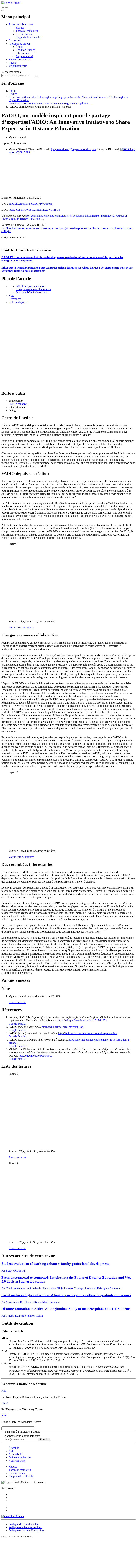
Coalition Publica (25, 49)
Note (11, 295)
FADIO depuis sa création (30, 286)
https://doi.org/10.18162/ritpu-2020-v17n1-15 (34, 209)
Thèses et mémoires (27, 30)
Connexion (15, 40)
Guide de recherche (20, 1457)
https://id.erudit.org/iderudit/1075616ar (30, 203)
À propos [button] (14, 43)
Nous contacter (17, 1460)
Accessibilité (16, 1454)
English (13, 62)
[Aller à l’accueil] (10, 2)
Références (15, 298)
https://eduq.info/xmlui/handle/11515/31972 (82, 1020)
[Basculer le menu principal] (2, 10)
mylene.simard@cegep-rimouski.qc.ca (74, 149)
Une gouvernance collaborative (33, 289)
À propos (25, 43)
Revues (20, 27)
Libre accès (22, 53)
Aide (11, 1450)
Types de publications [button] (21, 24)
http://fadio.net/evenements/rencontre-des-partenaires (87, 1033)
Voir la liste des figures (21, 627)
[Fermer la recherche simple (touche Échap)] (6, 7)
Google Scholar (17, 1023)
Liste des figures (18, 302)
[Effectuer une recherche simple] (2, 7)
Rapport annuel (24, 56)
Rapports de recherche (28, 37)
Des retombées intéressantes (31, 292)
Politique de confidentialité (24, 1524)
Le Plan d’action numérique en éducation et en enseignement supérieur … (50, 103)
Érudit (19, 46)
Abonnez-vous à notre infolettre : (22, 1435)
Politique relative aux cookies (25, 1527)
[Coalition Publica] (12, 1516)
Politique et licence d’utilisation (26, 1530)
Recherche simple (11, 71)
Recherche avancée (19, 59)
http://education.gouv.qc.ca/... (35, 1055)
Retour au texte (17, 1002)
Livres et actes (24, 33)
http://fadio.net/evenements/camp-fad (62, 1026)
